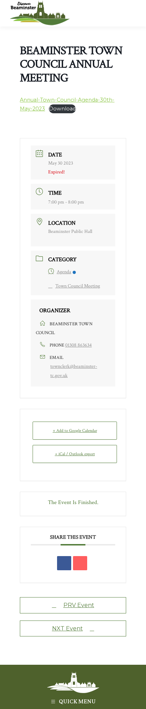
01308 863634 (78, 345)
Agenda (64, 272)
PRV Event (78, 605)
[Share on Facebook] (64, 563)
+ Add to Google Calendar (75, 430)
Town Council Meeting (77, 286)
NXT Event (67, 628)
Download (62, 108)
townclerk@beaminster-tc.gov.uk (73, 370)
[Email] (80, 563)
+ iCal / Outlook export (75, 454)
